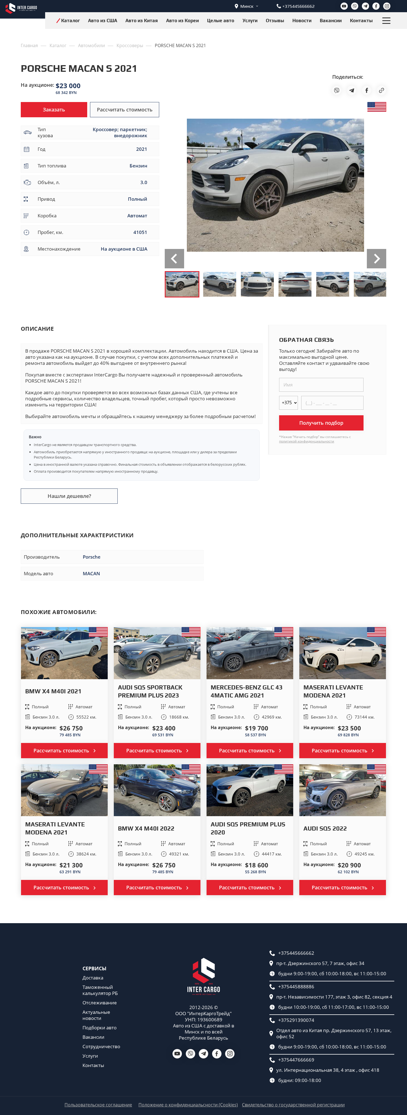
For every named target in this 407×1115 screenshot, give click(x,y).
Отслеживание (100, 1003)
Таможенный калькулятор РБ (100, 990)
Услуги (250, 20)
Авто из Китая (141, 20)
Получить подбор (321, 422)
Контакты (361, 20)
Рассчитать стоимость (125, 109)
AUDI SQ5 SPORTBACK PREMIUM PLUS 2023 (150, 691)
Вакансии (331, 20)
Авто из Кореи (182, 20)
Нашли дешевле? (69, 496)
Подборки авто (100, 1028)
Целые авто (220, 20)
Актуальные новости (96, 1015)
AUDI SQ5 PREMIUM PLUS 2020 (248, 828)
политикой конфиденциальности (306, 441)
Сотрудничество (101, 1046)
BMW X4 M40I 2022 (146, 828)
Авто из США (102, 20)
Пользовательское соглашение (98, 1105)
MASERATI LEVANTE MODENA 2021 (333, 691)
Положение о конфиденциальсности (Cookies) (188, 1105)
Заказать (54, 109)
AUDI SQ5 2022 (325, 828)
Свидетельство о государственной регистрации (293, 1105)
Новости (301, 20)
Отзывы (275, 20)
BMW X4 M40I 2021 (53, 691)
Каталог (70, 20)
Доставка (93, 978)
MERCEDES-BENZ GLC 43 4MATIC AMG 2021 (247, 691)
